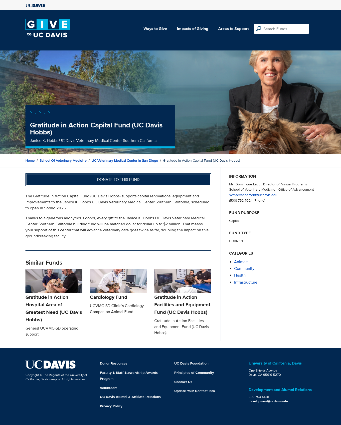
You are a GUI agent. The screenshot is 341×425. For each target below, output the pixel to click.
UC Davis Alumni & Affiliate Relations (130, 396)
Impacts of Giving (192, 28)
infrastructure (245, 282)
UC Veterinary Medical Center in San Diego (125, 160)
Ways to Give (155, 28)
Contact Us (183, 381)
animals (241, 262)
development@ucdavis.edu (268, 401)
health (240, 275)
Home (30, 160)
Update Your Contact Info (194, 390)
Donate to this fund (118, 179)
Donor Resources (113, 363)
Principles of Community (194, 372)
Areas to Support (233, 28)
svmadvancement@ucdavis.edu (253, 194)
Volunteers (108, 387)
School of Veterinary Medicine (63, 160)
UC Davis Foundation (191, 363)
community (244, 268)
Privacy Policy (111, 406)
